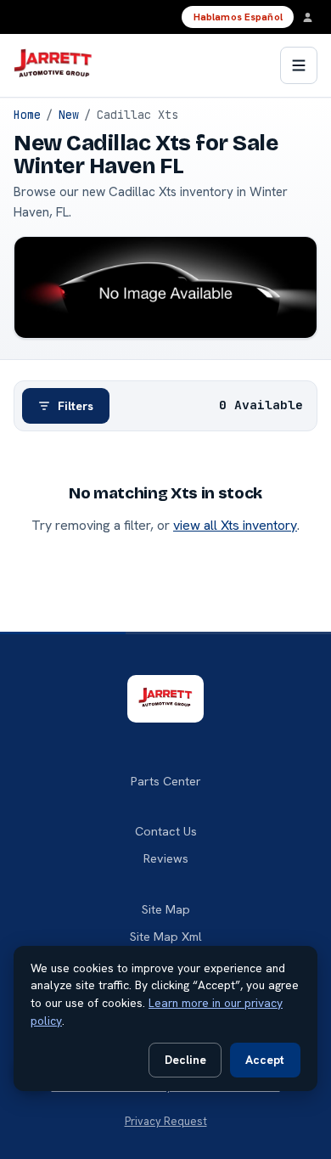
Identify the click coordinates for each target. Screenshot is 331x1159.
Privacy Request (166, 1121)
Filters (75, 406)
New (69, 114)
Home (27, 114)
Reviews (165, 858)
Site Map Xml (166, 936)
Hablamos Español (238, 17)
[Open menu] (298, 65)
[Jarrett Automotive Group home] (53, 65)
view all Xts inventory (235, 525)
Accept (264, 1059)
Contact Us (166, 831)
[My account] (312, 17)
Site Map (166, 909)
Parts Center (166, 781)
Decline (185, 1059)
